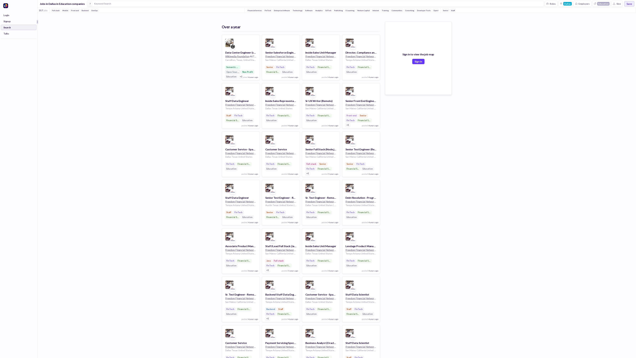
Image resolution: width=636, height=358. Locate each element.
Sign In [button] (418, 61)
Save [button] (629, 3)
